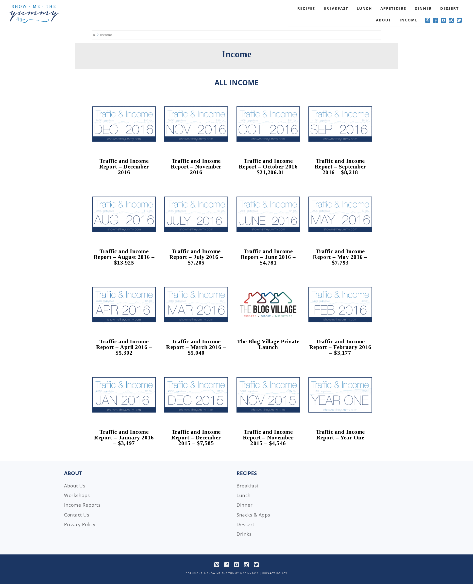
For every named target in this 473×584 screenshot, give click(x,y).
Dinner (244, 505)
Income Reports (82, 505)
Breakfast (247, 486)
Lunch (243, 495)
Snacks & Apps (253, 515)
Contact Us (76, 515)
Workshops (77, 495)
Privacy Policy (79, 524)
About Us (74, 486)
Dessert (245, 524)
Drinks (244, 534)
